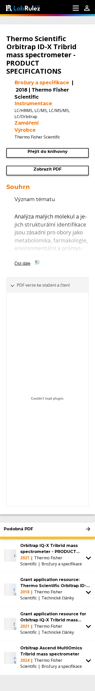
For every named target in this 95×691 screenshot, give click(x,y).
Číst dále (22, 263)
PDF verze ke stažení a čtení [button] (43, 285)
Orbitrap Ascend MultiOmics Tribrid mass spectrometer (51, 651)
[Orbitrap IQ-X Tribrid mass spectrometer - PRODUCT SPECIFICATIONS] (10, 555)
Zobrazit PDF (47, 169)
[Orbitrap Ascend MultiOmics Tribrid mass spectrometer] (10, 658)
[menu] (76, 8)
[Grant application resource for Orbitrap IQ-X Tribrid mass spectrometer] (10, 624)
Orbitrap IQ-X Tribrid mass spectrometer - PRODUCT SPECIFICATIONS (49, 549)
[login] (87, 8)
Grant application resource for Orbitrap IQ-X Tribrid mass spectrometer (53, 617)
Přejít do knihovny (48, 151)
